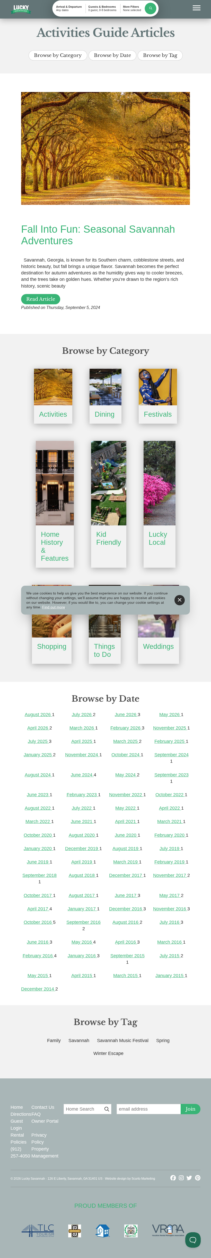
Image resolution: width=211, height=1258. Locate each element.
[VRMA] (170, 1231)
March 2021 (170, 821)
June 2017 (126, 895)
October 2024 (126, 754)
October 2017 (38, 895)
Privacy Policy (39, 1139)
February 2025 (170, 741)
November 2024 (82, 754)
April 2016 (126, 942)
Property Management (44, 1152)
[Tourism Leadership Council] (40, 1231)
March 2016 (170, 942)
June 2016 (38, 942)
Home (17, 1107)
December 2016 (126, 908)
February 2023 (82, 794)
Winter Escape (108, 1053)
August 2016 (126, 922)
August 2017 (82, 895)
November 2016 (170, 908)
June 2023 (38, 794)
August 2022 (38, 808)
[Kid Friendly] (108, 483)
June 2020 (126, 835)
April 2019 (82, 862)
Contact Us (42, 1107)
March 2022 (38, 821)
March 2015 (126, 975)
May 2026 (170, 714)
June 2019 (38, 862)
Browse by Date (112, 55)
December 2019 (82, 848)
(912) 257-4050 (20, 1152)
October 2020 (38, 835)
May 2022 (126, 808)
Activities (53, 414)
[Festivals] (158, 387)
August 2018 (82, 875)
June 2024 (82, 774)
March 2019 (126, 862)
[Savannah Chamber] (77, 1231)
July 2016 (170, 922)
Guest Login (17, 1125)
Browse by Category (58, 55)
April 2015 (82, 975)
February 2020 (170, 835)
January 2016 (82, 955)
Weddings (158, 646)
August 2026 (38, 714)
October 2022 (170, 794)
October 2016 (38, 922)
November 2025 (170, 728)
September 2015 (127, 955)
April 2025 (82, 741)
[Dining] (105, 387)
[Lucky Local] (159, 483)
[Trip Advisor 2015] (133, 1231)
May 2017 (170, 895)
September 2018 (39, 875)
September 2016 (83, 922)
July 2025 (38, 741)
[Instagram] (182, 1178)
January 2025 (38, 754)
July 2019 (170, 848)
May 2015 (38, 975)
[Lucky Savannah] (21, 9)
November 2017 (170, 875)
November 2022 (126, 794)
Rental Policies (19, 1139)
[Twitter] (190, 1178)
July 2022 (82, 808)
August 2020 (82, 835)
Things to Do (104, 650)
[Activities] (53, 387)
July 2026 (82, 714)
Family (54, 1040)
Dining (105, 414)
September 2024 (171, 754)
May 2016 (82, 942)
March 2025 (126, 741)
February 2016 (38, 955)
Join (190, 1109)
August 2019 (126, 848)
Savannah (78, 1040)
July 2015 (170, 955)
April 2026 (38, 728)
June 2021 (82, 821)
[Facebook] (174, 1178)
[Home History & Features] (55, 483)
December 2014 (38, 989)
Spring (163, 1040)
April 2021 (126, 821)
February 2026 (126, 728)
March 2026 (82, 728)
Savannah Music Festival (122, 1040)
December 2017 (126, 875)
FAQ (36, 1114)
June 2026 (126, 714)
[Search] (150, 8)
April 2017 (38, 908)
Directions (21, 1114)
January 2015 (170, 975)
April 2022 (170, 808)
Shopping (51, 646)
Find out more (53, 607)
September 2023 (171, 774)
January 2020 (38, 848)
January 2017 (82, 908)
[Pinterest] (197, 1178)
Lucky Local (158, 538)
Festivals (158, 414)
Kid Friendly (108, 538)
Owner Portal (44, 1121)
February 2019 (170, 862)
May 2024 (126, 774)
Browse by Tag (160, 55)
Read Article (40, 299)
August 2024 (38, 774)
